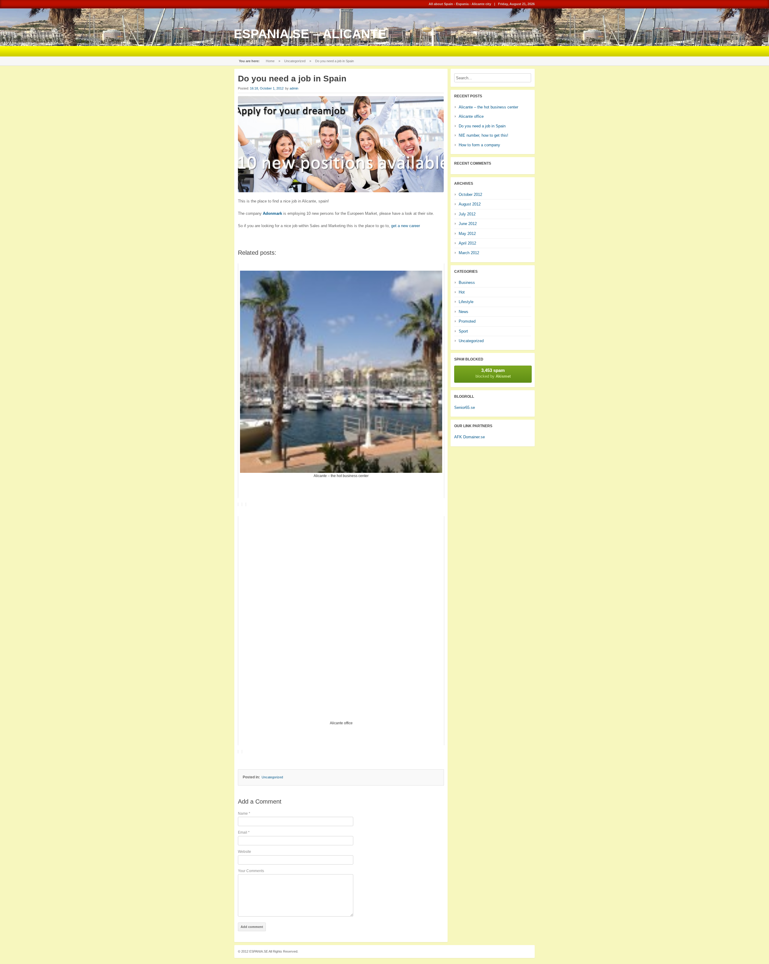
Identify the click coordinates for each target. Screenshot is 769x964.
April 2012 (467, 243)
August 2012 (470, 204)
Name (244, 813)
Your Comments (251, 871)
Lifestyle (466, 302)
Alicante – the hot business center (488, 107)
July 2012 (467, 214)
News (463, 311)
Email (244, 832)
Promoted (467, 321)
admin (294, 88)
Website (244, 852)
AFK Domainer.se (469, 437)
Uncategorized (294, 61)
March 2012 (469, 253)
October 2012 (470, 194)
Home (270, 61)
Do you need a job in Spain (482, 126)
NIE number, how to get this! (483, 135)
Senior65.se (464, 407)
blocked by (493, 373)
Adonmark (272, 213)
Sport (463, 331)
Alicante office (471, 116)
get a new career (405, 226)
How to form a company (479, 145)
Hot (462, 292)
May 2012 (467, 233)
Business (467, 282)
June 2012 (468, 223)
